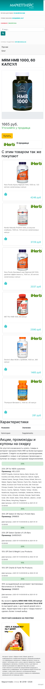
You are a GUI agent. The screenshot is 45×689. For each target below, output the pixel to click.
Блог (4, 51)
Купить (7, 136)
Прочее (5, 47)
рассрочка (12, 23)
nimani (40, 684)
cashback (4, 23)
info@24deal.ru (20, 42)
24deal (16, 682)
